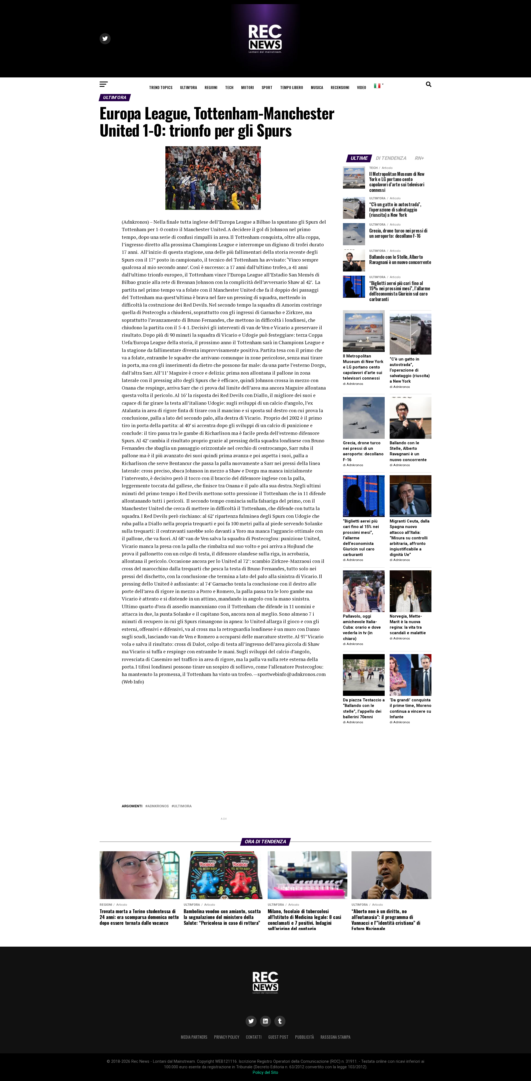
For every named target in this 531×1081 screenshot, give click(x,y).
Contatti (254, 1037)
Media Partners (194, 1037)
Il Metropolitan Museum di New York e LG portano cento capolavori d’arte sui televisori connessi (363, 367)
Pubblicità (304, 1037)
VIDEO (361, 87)
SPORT (267, 87)
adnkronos (158, 806)
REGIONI (211, 87)
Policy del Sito (265, 1072)
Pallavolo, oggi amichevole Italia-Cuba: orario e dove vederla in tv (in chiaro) (362, 627)
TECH (229, 87)
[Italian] (378, 85)
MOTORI (247, 87)
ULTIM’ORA (188, 87)
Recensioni (340, 87)
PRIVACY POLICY (226, 1037)
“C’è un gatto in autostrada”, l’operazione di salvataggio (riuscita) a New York (410, 370)
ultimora (183, 806)
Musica (317, 87)
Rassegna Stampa (335, 1037)
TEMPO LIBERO (291, 87)
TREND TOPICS (160, 87)
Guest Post (278, 1037)
